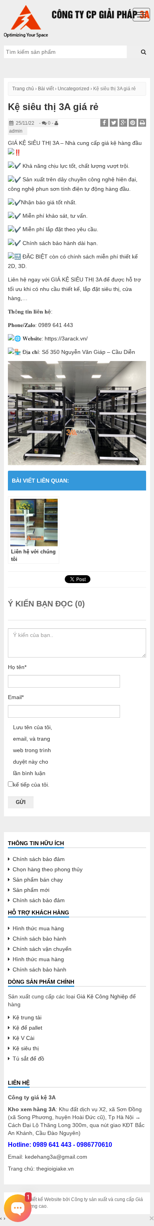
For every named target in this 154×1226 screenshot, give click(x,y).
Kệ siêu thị (26, 1048)
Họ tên (17, 667)
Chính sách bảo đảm (39, 859)
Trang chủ (23, 88)
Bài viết (46, 88)
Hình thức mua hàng (38, 928)
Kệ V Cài (23, 1038)
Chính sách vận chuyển (42, 949)
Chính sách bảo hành (39, 938)
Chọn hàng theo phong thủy (48, 869)
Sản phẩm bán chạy (38, 879)
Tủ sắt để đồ (28, 1058)
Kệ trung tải (27, 1017)
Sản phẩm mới (31, 890)
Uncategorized (73, 88)
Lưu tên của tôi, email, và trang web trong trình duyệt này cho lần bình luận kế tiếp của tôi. (32, 756)
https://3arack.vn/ (66, 338)
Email (16, 697)
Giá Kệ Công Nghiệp (102, 996)
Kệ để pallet (27, 1028)
